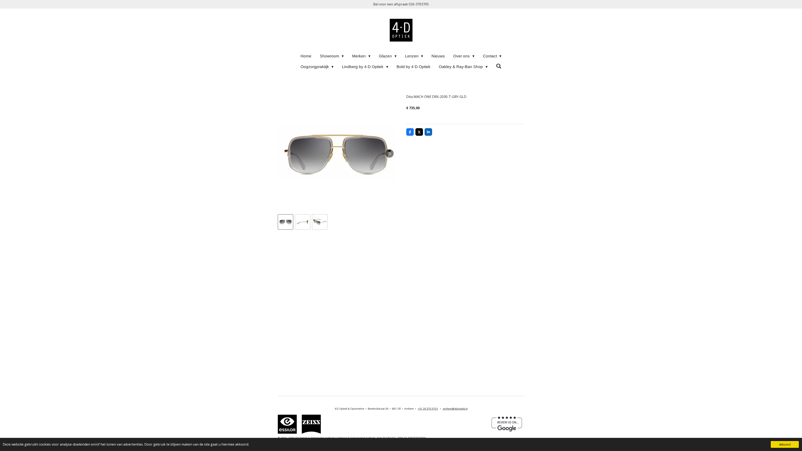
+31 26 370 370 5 (428, 408)
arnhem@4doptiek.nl (455, 408)
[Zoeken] (499, 66)
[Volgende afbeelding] (389, 153)
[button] (285, 222)
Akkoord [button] (785, 444)
